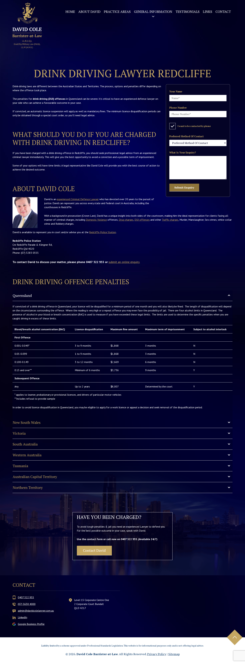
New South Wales (26, 422)
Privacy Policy (156, 654)
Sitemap (174, 654)
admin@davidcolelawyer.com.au (36, 610)
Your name (175, 91)
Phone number (178, 107)
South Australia (25, 444)
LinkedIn (22, 617)
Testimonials (188, 11)
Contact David (94, 550)
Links (207, 11)
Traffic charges (170, 219)
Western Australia (27, 455)
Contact (223, 11)
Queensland (22, 295)
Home (70, 11)
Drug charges (126, 219)
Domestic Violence (96, 219)
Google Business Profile (31, 624)
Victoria (19, 433)
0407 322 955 (26, 597)
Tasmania (20, 465)
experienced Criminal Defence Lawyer (78, 199)
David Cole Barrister (27, 26)
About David (89, 11)
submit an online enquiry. (124, 262)
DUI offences (142, 219)
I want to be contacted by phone (194, 126)
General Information (153, 11)
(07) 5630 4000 (27, 604)
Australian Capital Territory (35, 476)
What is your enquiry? (182, 152)
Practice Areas (117, 11)
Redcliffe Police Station (102, 232)
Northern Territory (28, 487)
